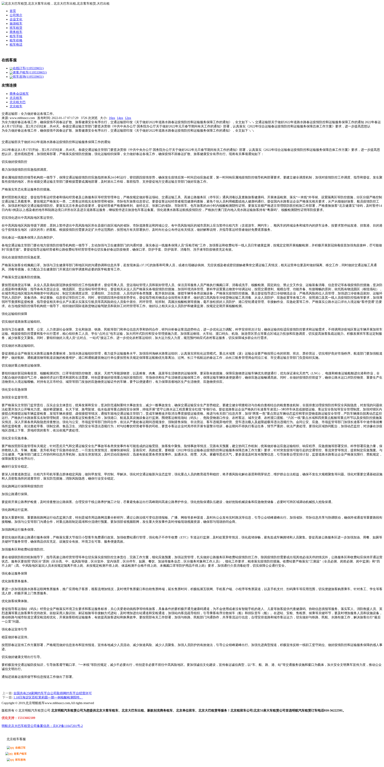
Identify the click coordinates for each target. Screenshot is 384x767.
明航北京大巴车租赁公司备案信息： (27, 726)
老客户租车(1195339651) (30, 72)
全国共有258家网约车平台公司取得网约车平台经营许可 (52, 693)
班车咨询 (20, 759)
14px (120, 118)
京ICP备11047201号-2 (68, 726)
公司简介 (16, 15)
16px (112, 118)
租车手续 (16, 36)
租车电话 (16, 44)
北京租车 (16, 98)
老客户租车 (20, 753)
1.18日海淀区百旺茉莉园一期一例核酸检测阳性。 (48, 697)
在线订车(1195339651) (28, 68)
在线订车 (20, 747)
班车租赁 (16, 27)
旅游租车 (16, 23)
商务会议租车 (19, 93)
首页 (13, 11)
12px (128, 118)
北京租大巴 (18, 102)
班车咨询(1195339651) (28, 76)
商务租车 (16, 32)
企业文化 (16, 19)
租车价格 (16, 40)
